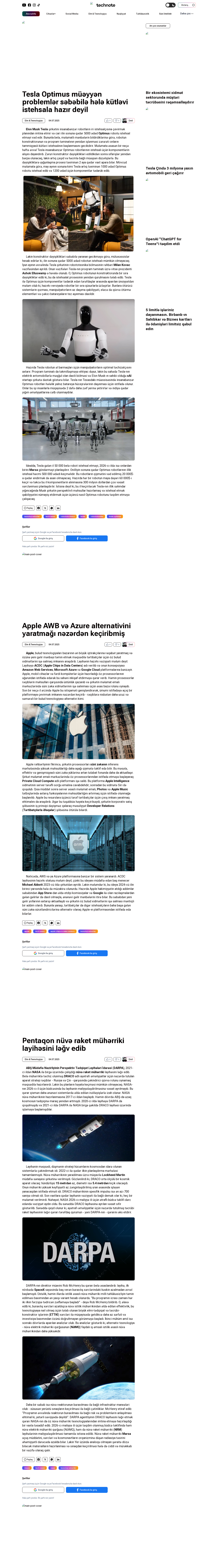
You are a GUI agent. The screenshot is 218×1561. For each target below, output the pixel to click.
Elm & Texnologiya (97, 14)
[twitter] (45, 508)
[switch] (171, 5)
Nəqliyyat (121, 14)
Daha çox (185, 13)
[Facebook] (29, 5)
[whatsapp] (52, 508)
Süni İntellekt (165, 14)
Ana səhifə (31, 14)
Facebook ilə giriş (88, 538)
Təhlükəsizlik (142, 14)
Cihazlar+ (50, 14)
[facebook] (38, 508)
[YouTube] (24, 5)
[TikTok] (39, 5)
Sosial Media (72, 14)
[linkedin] (58, 508)
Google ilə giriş (45, 538)
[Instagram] (34, 5)
